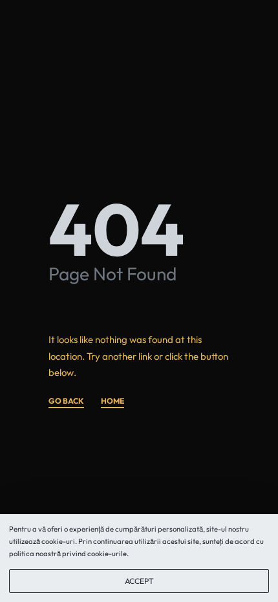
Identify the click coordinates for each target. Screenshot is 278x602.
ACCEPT (139, 581)
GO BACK (66, 401)
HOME (112, 401)
